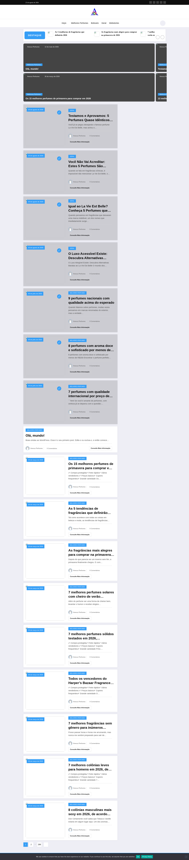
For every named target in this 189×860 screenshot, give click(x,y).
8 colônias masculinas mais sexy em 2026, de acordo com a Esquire (90, 812)
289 (39, 844)
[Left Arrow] (157, 37)
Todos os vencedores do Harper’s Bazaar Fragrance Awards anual (89, 681)
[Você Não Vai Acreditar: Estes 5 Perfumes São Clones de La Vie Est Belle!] (45, 172)
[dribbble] (157, 2)
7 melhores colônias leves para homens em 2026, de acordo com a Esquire (88, 767)
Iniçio (64, 23)
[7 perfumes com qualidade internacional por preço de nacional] (45, 402)
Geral (104, 23)
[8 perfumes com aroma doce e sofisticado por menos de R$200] (45, 356)
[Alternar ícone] (25, 23)
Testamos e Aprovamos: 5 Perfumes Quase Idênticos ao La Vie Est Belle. (89, 118)
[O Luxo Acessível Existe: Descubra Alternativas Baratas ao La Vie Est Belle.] (45, 264)
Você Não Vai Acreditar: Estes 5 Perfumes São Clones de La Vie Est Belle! (89, 164)
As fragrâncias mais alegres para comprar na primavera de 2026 (107, 33)
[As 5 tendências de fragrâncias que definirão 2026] (45, 519)
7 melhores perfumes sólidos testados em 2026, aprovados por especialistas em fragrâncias (91, 636)
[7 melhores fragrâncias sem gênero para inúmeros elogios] (45, 734)
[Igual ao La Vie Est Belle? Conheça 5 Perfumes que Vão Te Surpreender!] (45, 218)
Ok (138, 856)
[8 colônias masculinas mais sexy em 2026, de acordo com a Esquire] (45, 820)
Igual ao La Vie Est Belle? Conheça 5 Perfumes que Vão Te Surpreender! (88, 208)
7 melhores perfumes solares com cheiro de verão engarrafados (154, 33)
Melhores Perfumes (79, 23)
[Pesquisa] (155, 23)
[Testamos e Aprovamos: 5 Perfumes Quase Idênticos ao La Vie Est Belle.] (45, 126)
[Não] (186, 857)
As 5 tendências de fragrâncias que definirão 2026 (57, 33)
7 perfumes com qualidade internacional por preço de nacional (89, 394)
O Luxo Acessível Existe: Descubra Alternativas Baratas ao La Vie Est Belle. (89, 256)
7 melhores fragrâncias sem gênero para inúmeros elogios (90, 725)
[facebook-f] (150, 2)
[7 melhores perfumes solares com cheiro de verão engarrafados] (45, 603)
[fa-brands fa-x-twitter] (154, 2)
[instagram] (161, 2)
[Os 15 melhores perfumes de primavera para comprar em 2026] (89, 87)
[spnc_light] (162, 23)
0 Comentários (95, 136)
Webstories (114, 23)
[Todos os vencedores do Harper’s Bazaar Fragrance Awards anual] (45, 690)
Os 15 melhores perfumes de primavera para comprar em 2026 (58, 98)
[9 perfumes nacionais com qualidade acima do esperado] (45, 310)
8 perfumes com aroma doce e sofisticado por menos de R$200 (90, 348)
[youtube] (164, 2)
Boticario (95, 23)
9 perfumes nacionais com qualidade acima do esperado (91, 300)
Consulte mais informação (80, 142)
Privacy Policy (147, 856)
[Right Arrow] (162, 37)
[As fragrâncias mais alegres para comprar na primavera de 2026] (45, 561)
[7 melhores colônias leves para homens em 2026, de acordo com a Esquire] (45, 777)
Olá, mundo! (32, 69)
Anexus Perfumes (33, 47)
